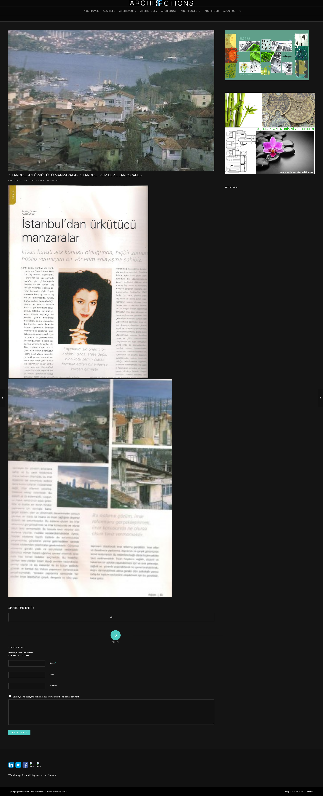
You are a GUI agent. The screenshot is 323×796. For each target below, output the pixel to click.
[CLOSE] (188, 376)
